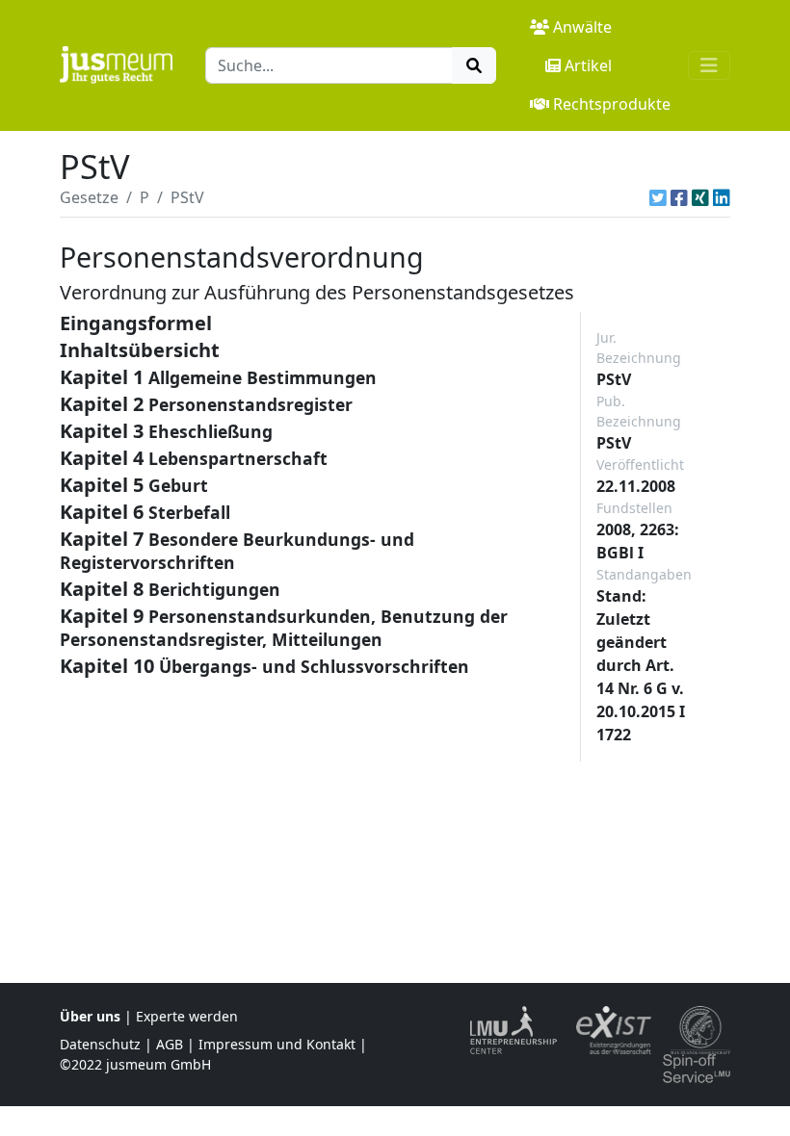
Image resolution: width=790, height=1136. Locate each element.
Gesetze (89, 197)
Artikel (588, 65)
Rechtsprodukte (612, 104)
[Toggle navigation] (709, 65)
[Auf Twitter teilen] (658, 197)
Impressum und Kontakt (277, 1044)
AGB (169, 1044)
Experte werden (187, 1016)
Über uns (90, 1016)
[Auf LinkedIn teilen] (721, 197)
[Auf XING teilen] (700, 197)
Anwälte (582, 27)
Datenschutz (100, 1044)
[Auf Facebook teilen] (679, 197)
